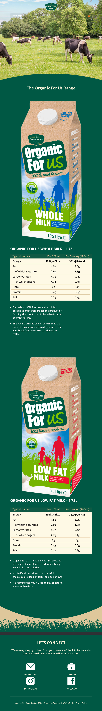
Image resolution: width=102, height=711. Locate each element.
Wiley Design (69, 703)
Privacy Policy (81, 703)
